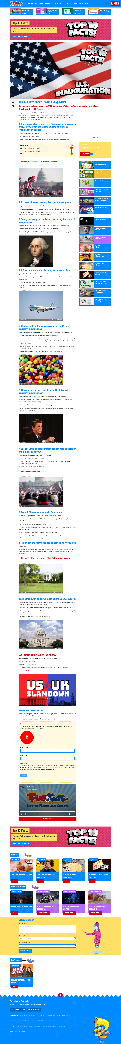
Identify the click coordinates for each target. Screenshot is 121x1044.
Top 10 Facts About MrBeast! (31, 151)
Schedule (17, 1021)
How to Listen (25, 1021)
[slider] (48, 811)
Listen (115, 3)
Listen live (85, 154)
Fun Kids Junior (50, 1021)
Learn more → (44, 913)
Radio (30, 3)
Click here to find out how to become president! (39, 161)
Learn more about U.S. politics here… (37, 654)
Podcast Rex (61, 1026)
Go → (14, 881)
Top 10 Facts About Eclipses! (31, 149)
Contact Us (18, 1026)
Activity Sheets (50, 1015)
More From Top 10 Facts (21, 36)
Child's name (24, 747)
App (86, 3)
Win (36, 3)
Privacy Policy (37, 1026)
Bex (39, 1021)
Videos (41, 3)
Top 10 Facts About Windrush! (32, 154)
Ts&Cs (30, 1026)
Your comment (23, 923)
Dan (36, 1021)
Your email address (24, 943)
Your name (22, 935)
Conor (43, 1021)
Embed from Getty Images (25, 166)
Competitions (41, 1015)
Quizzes (56, 3)
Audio (30, 1015)
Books (62, 3)
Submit (24, 775)
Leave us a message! (26, 724)
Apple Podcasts (19, 1010)
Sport (25, 1015)
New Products (65, 1015)
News (21, 1015)
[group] (29, 814)
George (32, 1021)
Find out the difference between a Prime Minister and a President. (45, 558)
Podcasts (48, 3)
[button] (47, 800)
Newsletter (35, 1010)
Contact (81, 3)
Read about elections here (31, 471)
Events (75, 3)
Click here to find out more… (27, 671)
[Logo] (22, 786)
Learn (68, 3)
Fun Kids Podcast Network (49, 1026)
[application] (48, 800)
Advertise (24, 1026)
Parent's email (25, 755)
